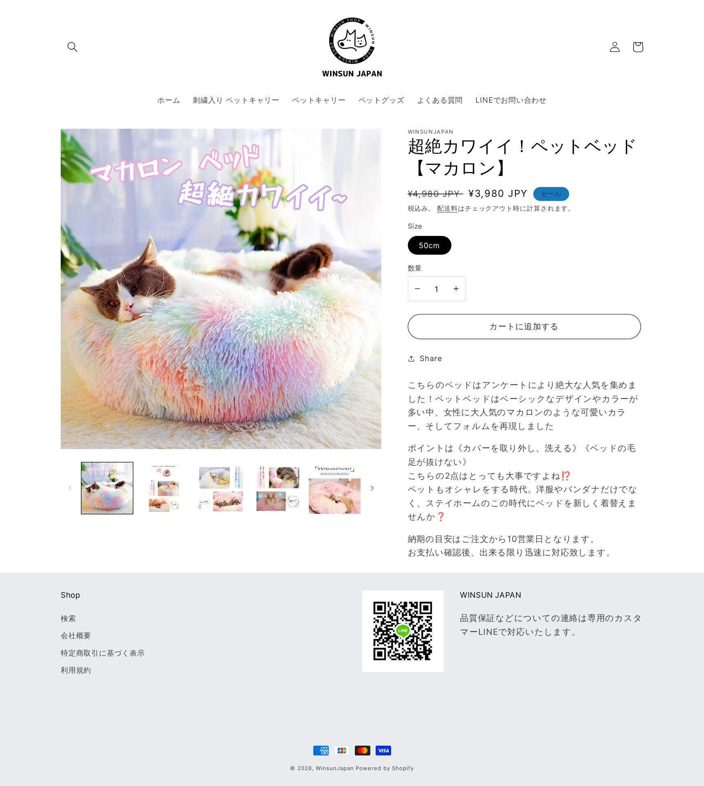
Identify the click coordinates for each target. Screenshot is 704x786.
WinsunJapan (335, 768)
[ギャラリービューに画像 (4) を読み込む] (278, 488)
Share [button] (431, 358)
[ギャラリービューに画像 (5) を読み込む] (335, 488)
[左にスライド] (70, 488)
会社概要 (76, 635)
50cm (429, 245)
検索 (68, 618)
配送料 (447, 208)
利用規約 (76, 669)
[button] (72, 47)
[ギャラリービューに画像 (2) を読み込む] (164, 488)
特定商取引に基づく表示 (103, 652)
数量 (415, 268)
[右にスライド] (372, 488)
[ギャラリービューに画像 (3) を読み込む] (221, 488)
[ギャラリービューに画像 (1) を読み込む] (107, 488)
